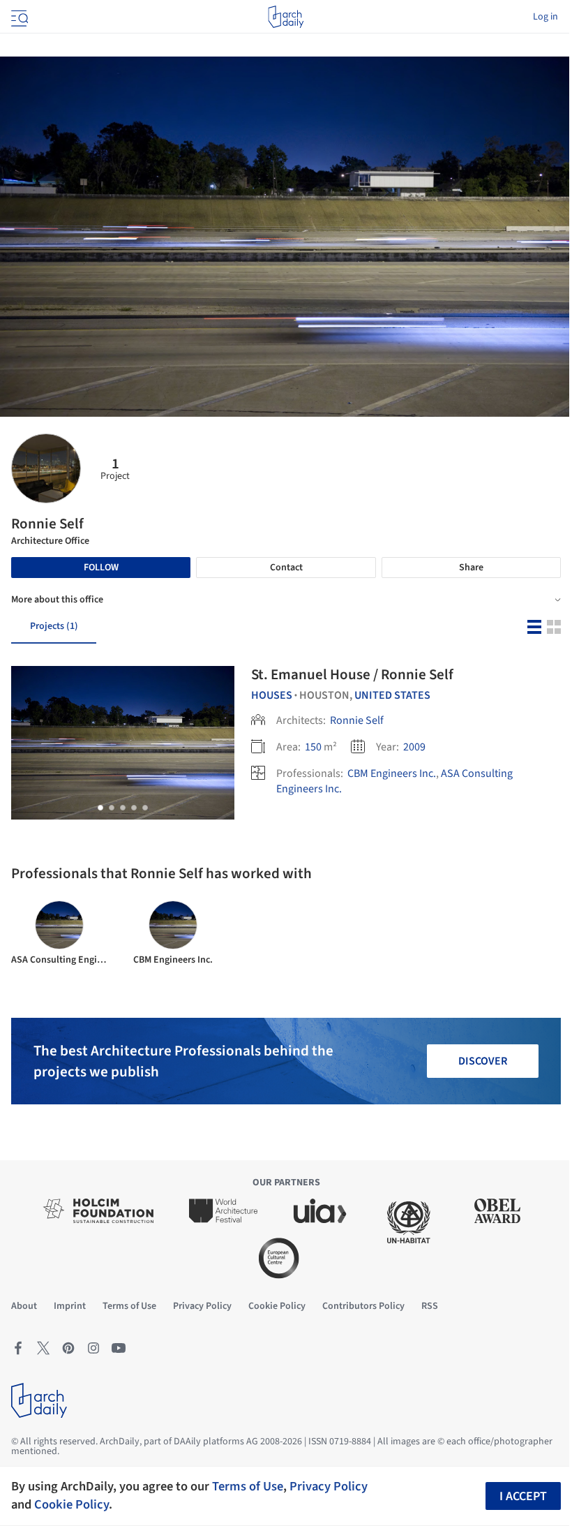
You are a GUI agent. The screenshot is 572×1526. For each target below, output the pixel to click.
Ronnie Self (357, 720)
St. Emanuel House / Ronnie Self (352, 674)
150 (313, 747)
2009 (414, 747)
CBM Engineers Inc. (391, 773)
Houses (271, 695)
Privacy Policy (328, 1486)
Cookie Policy (71, 1504)
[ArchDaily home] (285, 17)
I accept (523, 1496)
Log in (545, 17)
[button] (100, 807)
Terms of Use (247, 1486)
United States (392, 695)
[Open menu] (18, 17)
